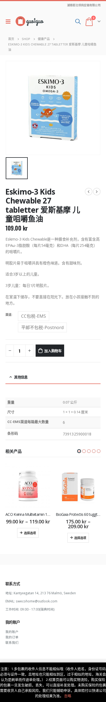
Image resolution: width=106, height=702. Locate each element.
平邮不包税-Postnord (42, 327)
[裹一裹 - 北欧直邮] (30, 21)
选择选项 (30, 533)
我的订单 (11, 637)
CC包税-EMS (33, 316)
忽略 (67, 695)
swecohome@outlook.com (36, 601)
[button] (79, 451)
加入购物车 (53, 350)
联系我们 (11, 642)
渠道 (8, 315)
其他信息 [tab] (20, 377)
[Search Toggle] (78, 21)
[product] (27, 486)
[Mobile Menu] (9, 21)
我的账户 (11, 631)
